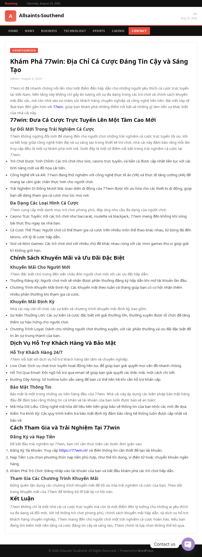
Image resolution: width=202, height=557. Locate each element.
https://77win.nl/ (73, 450)
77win (58, 106)
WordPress (145, 551)
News (29, 31)
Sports (99, 31)
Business (49, 31)
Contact (139, 31)
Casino (118, 31)
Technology (75, 31)
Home (13, 31)
